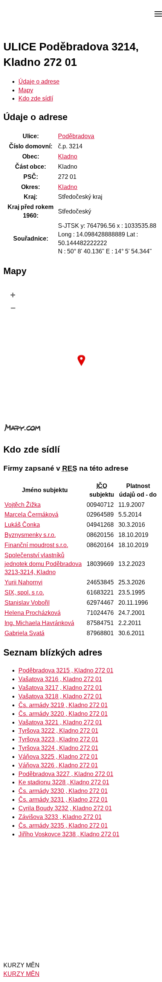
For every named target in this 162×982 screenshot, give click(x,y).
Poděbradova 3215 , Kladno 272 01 (65, 670)
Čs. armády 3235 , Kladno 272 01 (63, 825)
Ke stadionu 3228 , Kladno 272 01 (63, 782)
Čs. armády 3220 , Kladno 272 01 (63, 714)
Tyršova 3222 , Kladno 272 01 (58, 730)
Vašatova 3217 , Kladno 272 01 (60, 688)
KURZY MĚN (21, 974)
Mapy (25, 90)
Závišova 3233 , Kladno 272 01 (60, 817)
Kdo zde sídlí (35, 98)
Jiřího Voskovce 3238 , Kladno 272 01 (68, 834)
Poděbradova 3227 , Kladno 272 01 (65, 774)
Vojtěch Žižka (23, 505)
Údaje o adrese (39, 81)
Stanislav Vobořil (27, 602)
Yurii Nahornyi (24, 582)
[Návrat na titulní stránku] (34, 14)
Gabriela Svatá (24, 633)
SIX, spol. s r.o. (24, 592)
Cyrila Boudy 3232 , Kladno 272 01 (65, 808)
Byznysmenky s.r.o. (30, 535)
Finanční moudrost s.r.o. (36, 545)
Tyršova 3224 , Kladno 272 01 (58, 748)
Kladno (67, 156)
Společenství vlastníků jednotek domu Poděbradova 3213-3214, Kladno (43, 564)
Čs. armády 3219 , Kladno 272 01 (63, 705)
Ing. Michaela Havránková (39, 623)
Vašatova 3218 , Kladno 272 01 (60, 696)
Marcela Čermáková (31, 514)
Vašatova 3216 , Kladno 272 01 (60, 679)
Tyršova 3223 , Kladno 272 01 (58, 739)
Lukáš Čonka (22, 524)
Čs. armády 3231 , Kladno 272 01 (63, 799)
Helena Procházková (33, 613)
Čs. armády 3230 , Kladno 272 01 (63, 791)
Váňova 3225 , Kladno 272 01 (58, 756)
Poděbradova (76, 136)
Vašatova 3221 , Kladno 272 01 (60, 722)
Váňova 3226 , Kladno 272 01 (58, 765)
